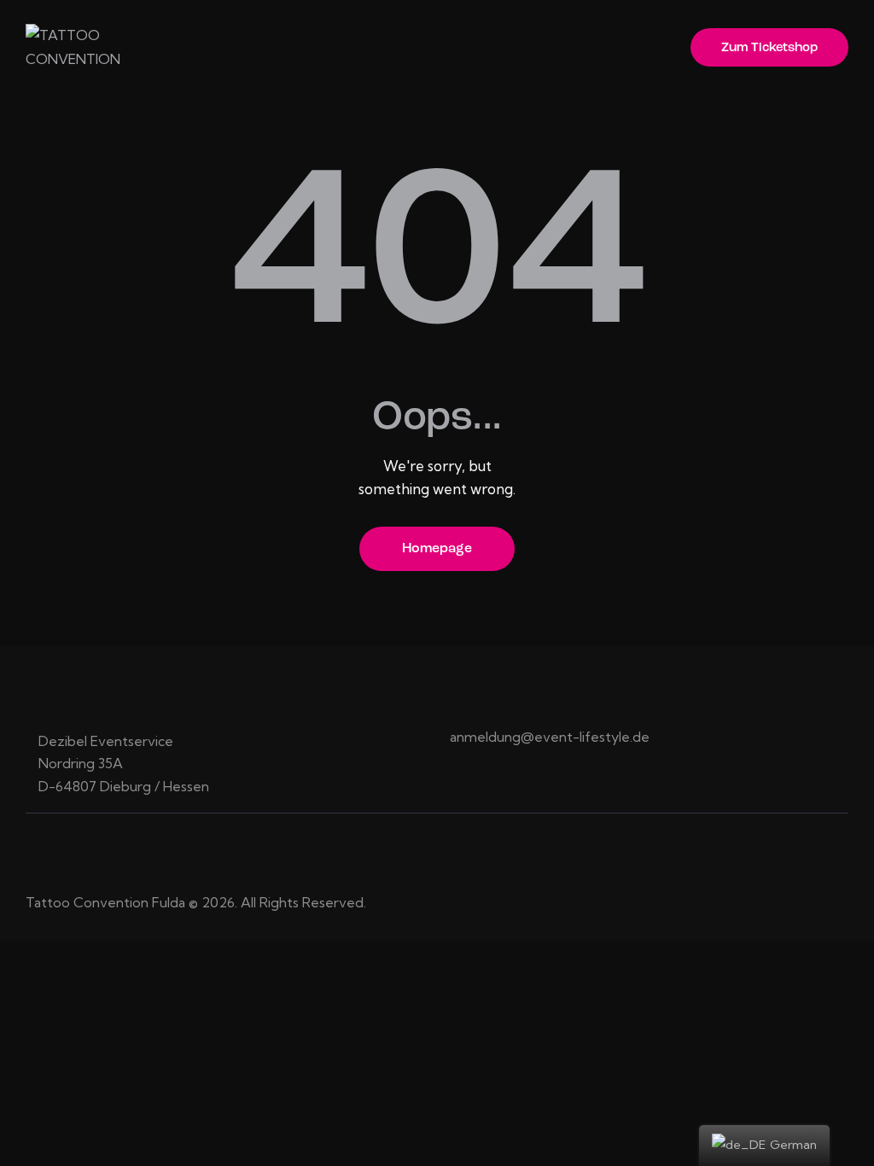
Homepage (437, 549)
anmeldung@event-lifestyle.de (550, 736)
